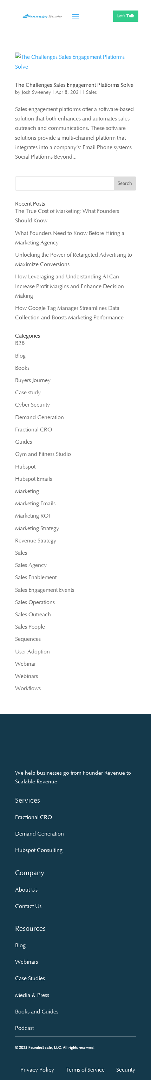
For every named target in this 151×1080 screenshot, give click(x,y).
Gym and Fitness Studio (43, 454)
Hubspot (25, 467)
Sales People (30, 627)
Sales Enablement (36, 577)
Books (22, 368)
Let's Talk (125, 16)
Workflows (28, 688)
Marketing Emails (35, 503)
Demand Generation (39, 417)
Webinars (26, 676)
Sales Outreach (33, 614)
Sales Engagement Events (44, 590)
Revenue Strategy (35, 541)
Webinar (25, 664)
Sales (91, 92)
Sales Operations (35, 602)
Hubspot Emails (33, 479)
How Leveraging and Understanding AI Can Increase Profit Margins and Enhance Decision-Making (70, 286)
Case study (28, 392)
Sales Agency (31, 565)
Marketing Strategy (37, 528)
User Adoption (32, 652)
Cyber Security (32, 405)
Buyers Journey (33, 380)
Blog (20, 356)
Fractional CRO (33, 430)
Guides (23, 442)
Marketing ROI (32, 516)
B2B (20, 343)
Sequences (28, 639)
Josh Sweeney (36, 92)
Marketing (27, 491)
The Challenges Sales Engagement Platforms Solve (74, 85)
